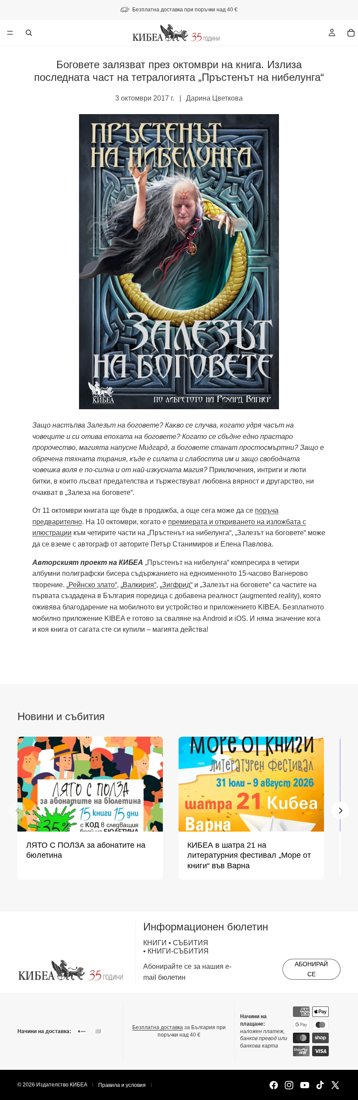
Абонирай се (311, 969)
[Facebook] (273, 1085)
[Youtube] (304, 1085)
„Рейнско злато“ (91, 584)
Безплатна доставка (157, 1027)
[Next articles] (340, 810)
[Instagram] (289, 1085)
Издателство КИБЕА (61, 1085)
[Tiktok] (320, 1085)
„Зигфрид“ (176, 584)
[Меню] (10, 33)
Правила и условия (122, 1085)
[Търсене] (28, 32)
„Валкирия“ (138, 584)
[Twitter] (335, 1085)
